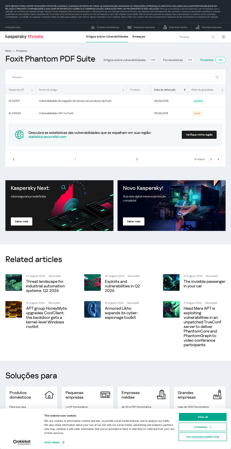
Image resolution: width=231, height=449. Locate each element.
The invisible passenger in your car (204, 283)
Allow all (203, 417)
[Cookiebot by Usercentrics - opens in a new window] (22, 442)
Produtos (21, 50)
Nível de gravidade (202, 89)
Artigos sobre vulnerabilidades (107, 36)
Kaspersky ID (16, 89)
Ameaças (138, 36)
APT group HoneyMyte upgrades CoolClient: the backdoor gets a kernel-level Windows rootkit (46, 317)
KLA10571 (14, 100)
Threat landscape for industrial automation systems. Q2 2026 (45, 286)
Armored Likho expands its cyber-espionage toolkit (121, 313)
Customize (200, 426)
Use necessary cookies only (202, 436)
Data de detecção (165, 89)
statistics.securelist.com (47, 137)
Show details (52, 442)
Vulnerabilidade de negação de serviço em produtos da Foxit (75, 100)
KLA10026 (15, 113)
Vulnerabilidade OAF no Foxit (56, 113)
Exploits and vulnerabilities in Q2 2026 (122, 286)
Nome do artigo (48, 89)
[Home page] (25, 37)
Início (8, 50)
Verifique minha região (199, 134)
